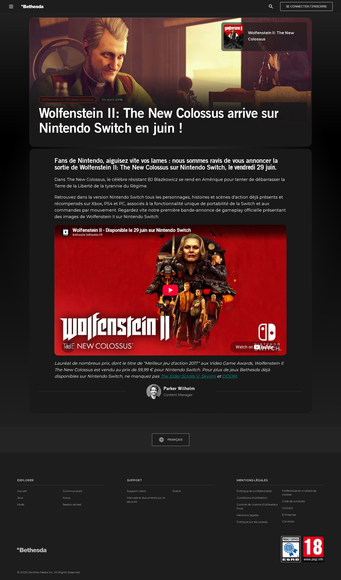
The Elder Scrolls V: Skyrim (188, 376)
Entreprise (289, 514)
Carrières (288, 521)
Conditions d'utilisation (252, 497)
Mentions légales (247, 515)
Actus (66, 497)
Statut (176, 491)
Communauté (72, 491)
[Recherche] (271, 6)
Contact (287, 508)
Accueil (22, 491)
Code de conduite (293, 501)
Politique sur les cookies (252, 522)
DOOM (229, 376)
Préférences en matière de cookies (299, 492)
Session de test (72, 504)
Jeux (20, 497)
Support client (136, 491)
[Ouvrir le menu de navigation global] (11, 6)
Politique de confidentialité (254, 491)
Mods (20, 504)
